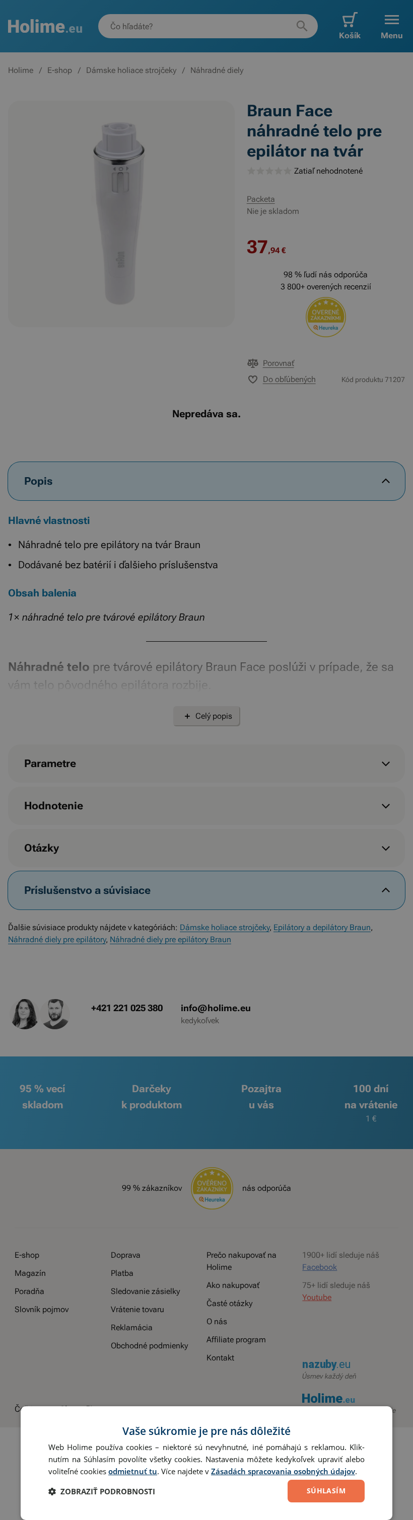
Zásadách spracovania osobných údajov (283, 1471)
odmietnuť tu (132, 1471)
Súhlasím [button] (326, 1490)
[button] (101, 1491)
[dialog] (206, 1463)
